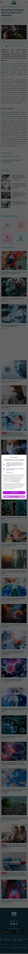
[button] (14, 472)
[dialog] (14, 477)
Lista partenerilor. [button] (15, 481)
